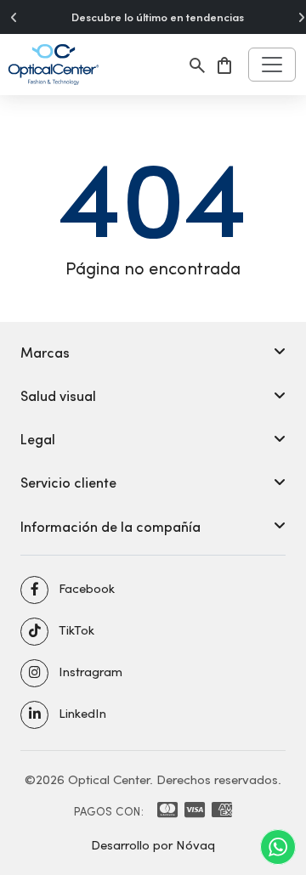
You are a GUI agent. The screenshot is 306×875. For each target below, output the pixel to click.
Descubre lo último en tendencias (157, 17)
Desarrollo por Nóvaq (153, 844)
